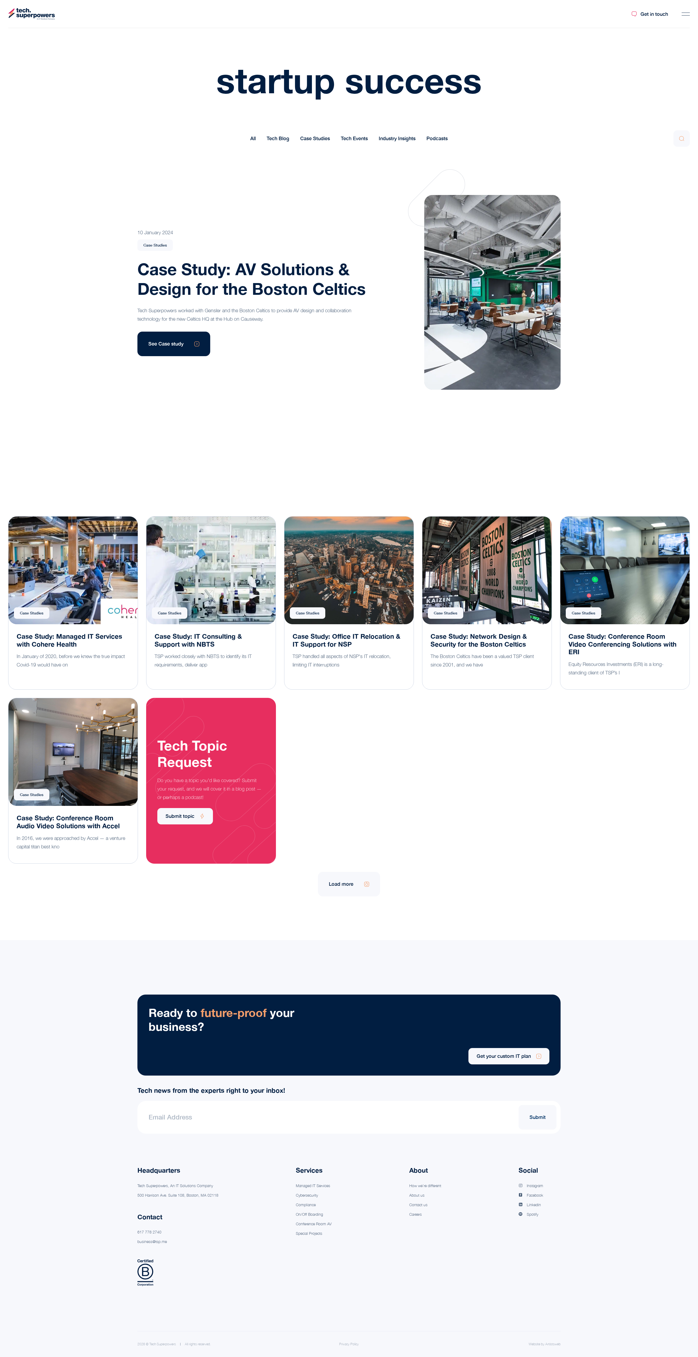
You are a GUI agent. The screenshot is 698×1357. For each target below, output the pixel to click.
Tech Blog (278, 138)
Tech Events (354, 138)
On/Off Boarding (309, 1214)
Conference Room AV (314, 1223)
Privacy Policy (349, 1344)
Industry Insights (397, 138)
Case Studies (315, 138)
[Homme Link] (31, 14)
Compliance (306, 1204)
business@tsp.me (152, 1241)
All (253, 138)
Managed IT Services (313, 1185)
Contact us (418, 1204)
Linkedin (534, 1204)
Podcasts (437, 138)
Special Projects (309, 1233)
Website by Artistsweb (545, 1344)
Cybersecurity (307, 1195)
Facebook (535, 1195)
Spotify (532, 1214)
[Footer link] (349, 1035)
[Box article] (73, 603)
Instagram (535, 1185)
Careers (415, 1214)
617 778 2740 (149, 1232)
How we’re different (425, 1185)
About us (417, 1195)
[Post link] (484, 292)
